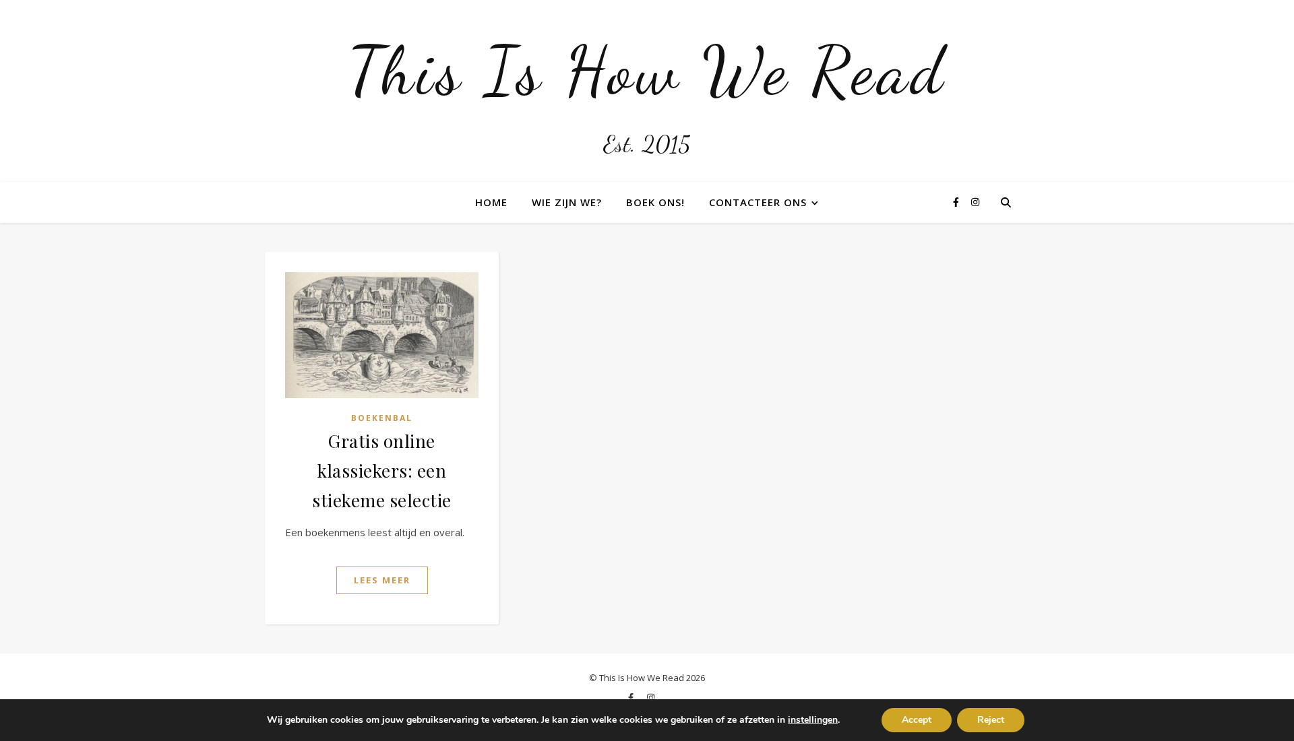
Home (491, 202)
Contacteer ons (758, 202)
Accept (916, 719)
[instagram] (975, 201)
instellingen (813, 720)
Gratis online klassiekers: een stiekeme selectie (382, 470)
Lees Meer (382, 580)
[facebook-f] (957, 201)
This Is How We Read (647, 70)
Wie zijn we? (567, 202)
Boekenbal (381, 418)
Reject (990, 719)
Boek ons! (655, 202)
